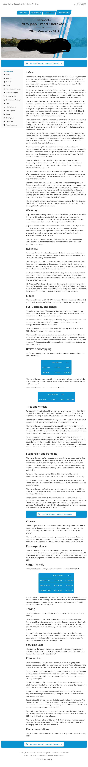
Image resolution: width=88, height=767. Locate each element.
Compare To (49, 12)
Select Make (23, 12)
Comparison (9, 71)
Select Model (36, 12)
